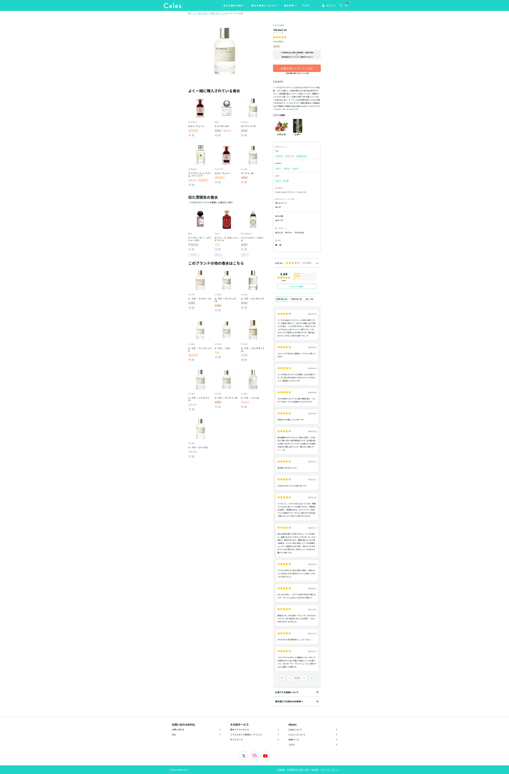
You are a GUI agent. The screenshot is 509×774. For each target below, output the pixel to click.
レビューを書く (296, 286)
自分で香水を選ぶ (233, 5)
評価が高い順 (281, 299)
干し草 (286, 180)
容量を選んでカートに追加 (297, 68)
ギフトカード (236, 739)
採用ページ (293, 739)
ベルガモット (301, 156)
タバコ (278, 180)
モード (278, 207)
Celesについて (295, 729)
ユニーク (279, 220)
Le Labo (279, 25)
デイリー (288, 232)
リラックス (299, 232)
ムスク (295, 168)
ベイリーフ (289, 156)
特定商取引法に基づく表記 (298, 769)
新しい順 (309, 299)
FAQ (174, 734)
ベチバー (286, 168)
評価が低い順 (296, 299)
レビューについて (296, 734)
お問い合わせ (178, 729)
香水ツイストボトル (239, 729)
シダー (278, 168)
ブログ (305, 5)
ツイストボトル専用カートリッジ (246, 734)
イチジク (279, 156)
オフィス (279, 232)
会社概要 (281, 769)
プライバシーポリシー (330, 769)
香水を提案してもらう (263, 5)
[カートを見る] (346, 5)
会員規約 (315, 769)
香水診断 (289, 5)
